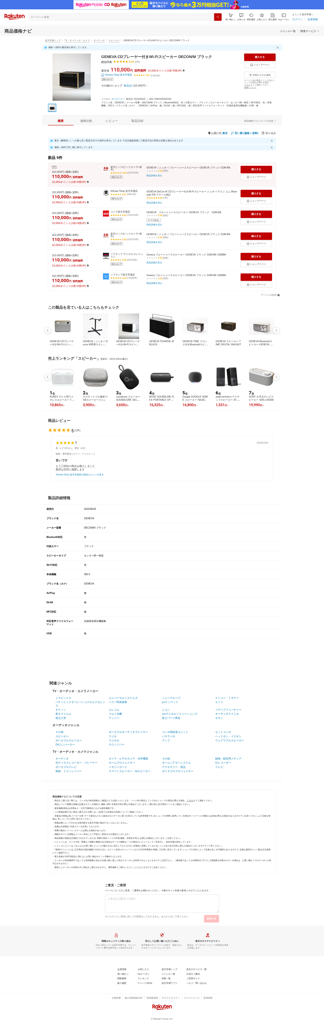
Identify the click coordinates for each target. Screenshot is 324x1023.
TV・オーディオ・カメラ (77, 40)
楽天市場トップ (53, 40)
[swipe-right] (276, 331)
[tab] (61, 120)
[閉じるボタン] (278, 48)
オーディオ (99, 40)
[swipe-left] (48, 331)
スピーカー (114, 40)
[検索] (218, 17)
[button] (241, 17)
